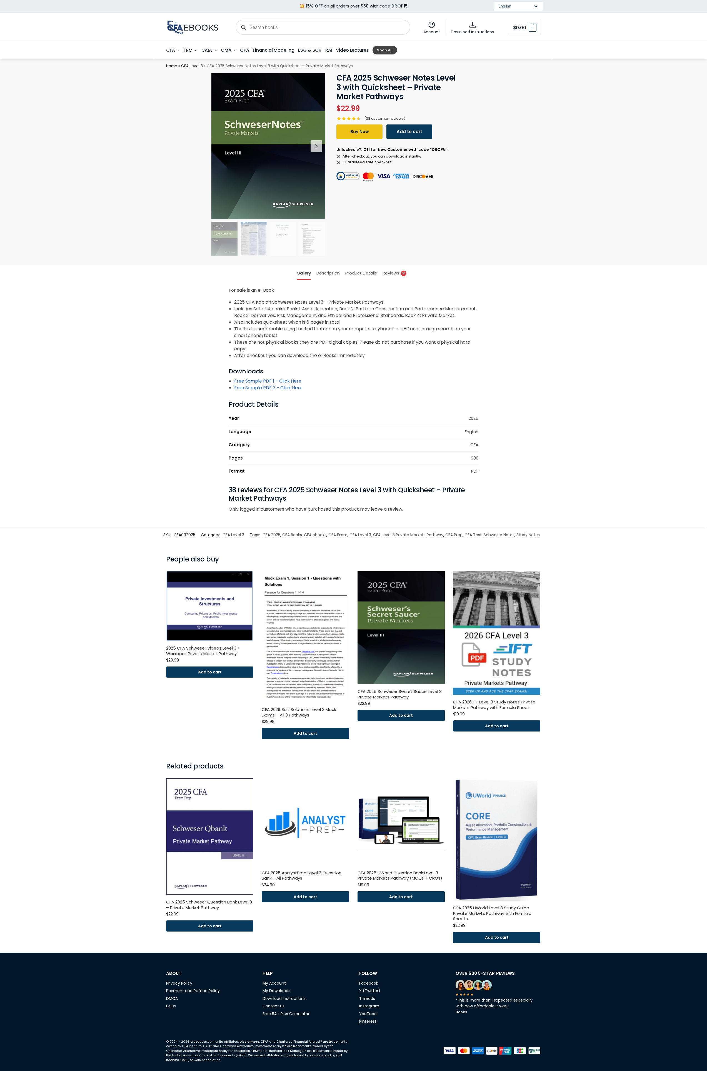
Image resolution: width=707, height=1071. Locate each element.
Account (431, 32)
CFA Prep (454, 535)
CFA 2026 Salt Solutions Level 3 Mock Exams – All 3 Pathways (299, 712)
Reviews (394, 273)
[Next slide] (316, 146)
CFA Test (473, 535)
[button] (525, 27)
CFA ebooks (315, 535)
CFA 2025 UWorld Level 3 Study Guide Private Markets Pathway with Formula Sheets (492, 913)
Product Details (361, 273)
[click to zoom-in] (268, 146)
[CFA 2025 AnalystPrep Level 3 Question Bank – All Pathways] (305, 821)
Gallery (304, 273)
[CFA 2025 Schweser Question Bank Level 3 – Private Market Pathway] (209, 836)
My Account (274, 983)
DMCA (172, 998)
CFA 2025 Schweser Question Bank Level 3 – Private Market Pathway (209, 904)
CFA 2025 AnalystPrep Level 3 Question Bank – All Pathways (301, 875)
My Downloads (276, 990)
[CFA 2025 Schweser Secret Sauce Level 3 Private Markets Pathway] (401, 628)
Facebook (368, 983)
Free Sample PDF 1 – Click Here (267, 381)
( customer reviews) (384, 118)
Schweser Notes (499, 535)
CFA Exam (338, 535)
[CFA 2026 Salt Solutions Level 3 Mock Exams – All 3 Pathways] (305, 637)
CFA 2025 (271, 535)
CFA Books (292, 535)
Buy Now (359, 131)
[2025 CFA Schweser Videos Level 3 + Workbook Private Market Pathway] (209, 606)
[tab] (305, 272)
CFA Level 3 (192, 66)
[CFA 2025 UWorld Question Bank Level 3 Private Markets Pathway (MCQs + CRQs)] (401, 821)
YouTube (368, 1014)
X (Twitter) (369, 990)
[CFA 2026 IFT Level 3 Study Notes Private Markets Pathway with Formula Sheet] (496, 633)
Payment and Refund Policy (193, 990)
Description (328, 273)
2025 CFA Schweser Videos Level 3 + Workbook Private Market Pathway (203, 650)
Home (171, 66)
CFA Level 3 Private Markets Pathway (408, 535)
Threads (367, 998)
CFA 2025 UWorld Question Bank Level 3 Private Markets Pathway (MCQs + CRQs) (400, 875)
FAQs (171, 1006)
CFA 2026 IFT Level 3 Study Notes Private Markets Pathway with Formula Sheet (494, 704)
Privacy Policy (179, 983)
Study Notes (528, 535)
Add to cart (409, 131)
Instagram (369, 1006)
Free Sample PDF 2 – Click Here (268, 388)
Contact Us (273, 1006)
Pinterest (367, 1021)
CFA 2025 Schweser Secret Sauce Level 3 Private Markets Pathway (400, 694)
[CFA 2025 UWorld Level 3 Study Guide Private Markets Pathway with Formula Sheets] (496, 839)
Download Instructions (472, 32)
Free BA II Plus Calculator (286, 1014)
